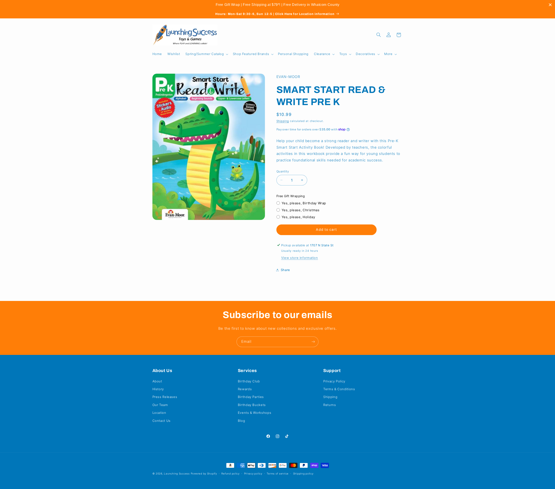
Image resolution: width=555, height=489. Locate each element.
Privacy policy (253, 473)
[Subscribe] (313, 341)
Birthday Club (249, 381)
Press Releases (164, 397)
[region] (277, 5)
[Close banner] (550, 4)
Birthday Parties (251, 397)
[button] (206, 54)
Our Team (160, 405)
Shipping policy (303, 473)
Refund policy (230, 473)
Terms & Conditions (339, 389)
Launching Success (177, 473)
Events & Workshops (254, 413)
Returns (329, 405)
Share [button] (285, 270)
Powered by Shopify (204, 473)
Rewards (245, 389)
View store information (299, 258)
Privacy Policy (334, 381)
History (158, 389)
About (157, 381)
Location (159, 413)
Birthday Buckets (252, 405)
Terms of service (278, 473)
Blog (241, 421)
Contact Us (161, 421)
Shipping (282, 120)
